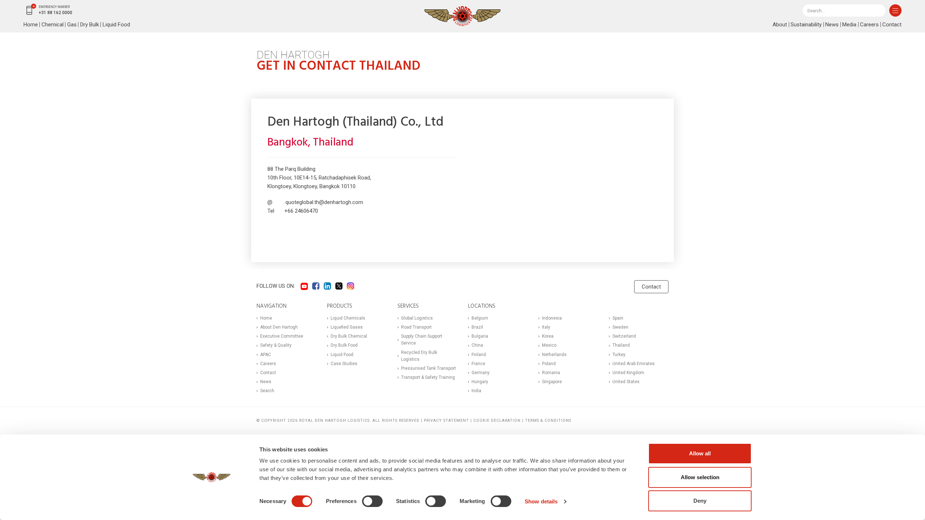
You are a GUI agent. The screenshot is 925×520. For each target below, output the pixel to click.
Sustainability (806, 24)
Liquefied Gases (347, 327)
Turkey (618, 354)
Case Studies (344, 363)
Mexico (549, 345)
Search (267, 390)
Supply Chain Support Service (421, 340)
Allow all (700, 453)
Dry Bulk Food (344, 345)
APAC (265, 354)
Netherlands (554, 354)
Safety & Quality (276, 345)
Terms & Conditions (548, 420)
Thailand (621, 345)
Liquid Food (116, 24)
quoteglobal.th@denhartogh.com (324, 202)
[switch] (372, 501)
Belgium (480, 318)
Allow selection (700, 477)
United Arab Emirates (633, 363)
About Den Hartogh (279, 327)
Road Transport (416, 327)
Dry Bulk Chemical (349, 336)
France (478, 363)
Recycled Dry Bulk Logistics (419, 356)
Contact (892, 24)
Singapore (552, 381)
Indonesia (552, 318)
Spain (617, 318)
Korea (548, 336)
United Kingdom (628, 372)
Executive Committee (281, 336)
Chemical (53, 24)
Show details (541, 501)
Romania (551, 372)
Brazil (477, 327)
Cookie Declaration (497, 420)
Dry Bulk (89, 24)
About (780, 24)
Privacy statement (446, 420)
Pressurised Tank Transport (428, 368)
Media (849, 24)
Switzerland (624, 336)
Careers (869, 24)
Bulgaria (480, 336)
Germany (481, 372)
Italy (546, 327)
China (477, 345)
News (832, 24)
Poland (549, 363)
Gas (72, 24)
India (476, 390)
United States (626, 381)
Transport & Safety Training (428, 377)
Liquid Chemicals (348, 318)
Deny (699, 501)
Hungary (480, 381)
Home (30, 24)
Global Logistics (417, 318)
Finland (479, 354)
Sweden (620, 327)
